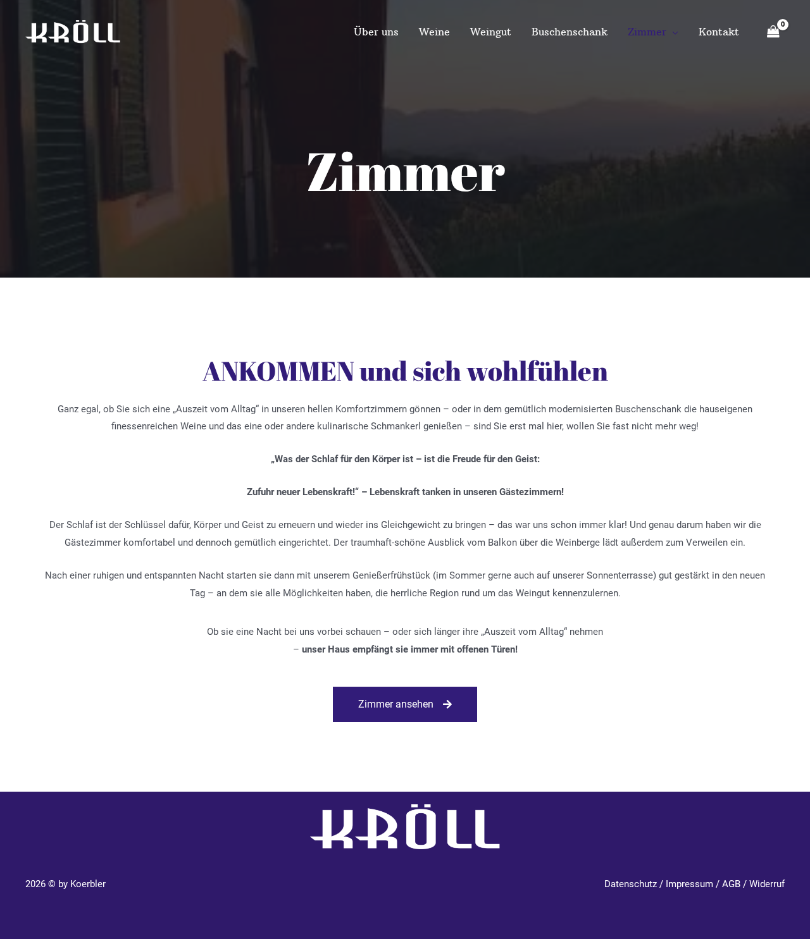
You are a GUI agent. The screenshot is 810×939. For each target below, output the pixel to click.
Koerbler (88, 884)
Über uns (376, 31)
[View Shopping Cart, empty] (773, 32)
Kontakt (719, 31)
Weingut (490, 31)
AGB (731, 884)
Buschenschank (570, 31)
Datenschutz (630, 884)
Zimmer (647, 31)
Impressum (689, 884)
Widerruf (767, 884)
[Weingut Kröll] (72, 31)
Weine (434, 31)
